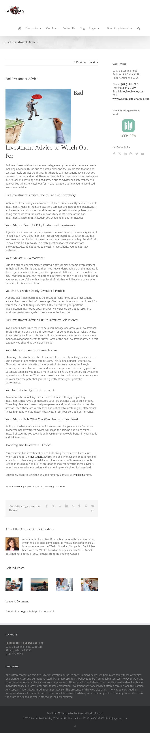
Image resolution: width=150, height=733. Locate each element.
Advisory (48, 486)
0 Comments (61, 486)
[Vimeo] (136, 153)
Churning (10, 357)
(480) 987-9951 (130, 84)
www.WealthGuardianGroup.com (130, 98)
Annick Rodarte (15, 486)
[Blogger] (131, 153)
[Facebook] (113, 153)
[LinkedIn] (125, 153)
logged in (25, 611)
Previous (81, 62)
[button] (138, 28)
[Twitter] (119, 153)
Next (92, 62)
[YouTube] (142, 153)
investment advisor (40, 456)
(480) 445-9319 (127, 88)
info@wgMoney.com (132, 91)
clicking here (83, 474)
